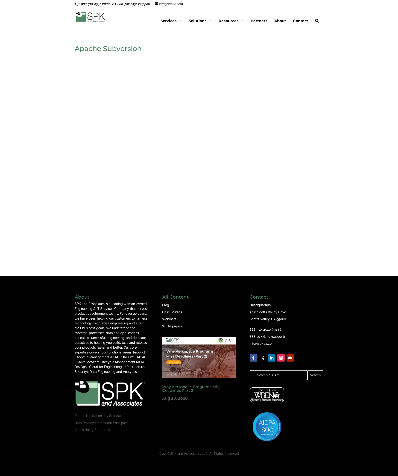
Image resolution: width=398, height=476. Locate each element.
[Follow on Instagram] (281, 358)
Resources (229, 21)
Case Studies (172, 312)
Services (169, 21)
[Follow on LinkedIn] (271, 358)
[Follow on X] (262, 358)
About (280, 21)
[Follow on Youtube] (290, 358)
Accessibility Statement (92, 430)
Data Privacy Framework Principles (101, 423)
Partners (259, 21)
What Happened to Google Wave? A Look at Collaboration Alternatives (152, 226)
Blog (165, 305)
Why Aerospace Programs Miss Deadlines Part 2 (191, 389)
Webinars (169, 319)
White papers (172, 326)
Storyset (115, 416)
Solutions (198, 21)
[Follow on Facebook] (253, 358)
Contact (300, 21)
